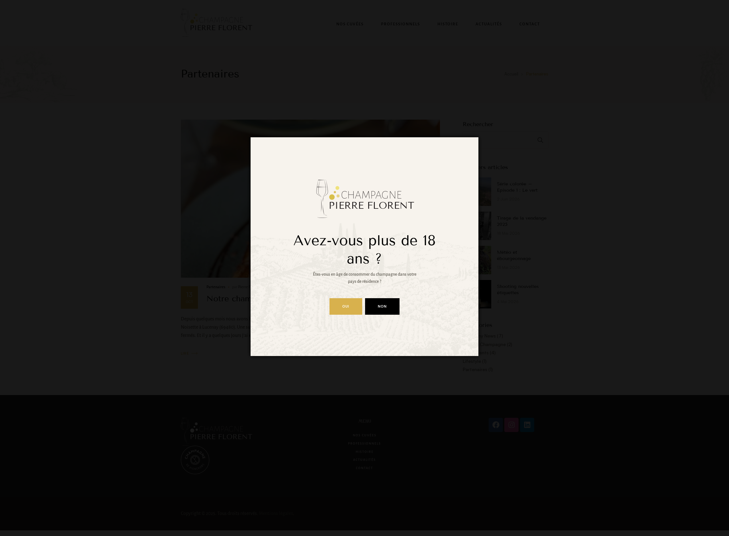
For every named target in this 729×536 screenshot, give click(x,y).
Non (382, 306)
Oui (345, 306)
